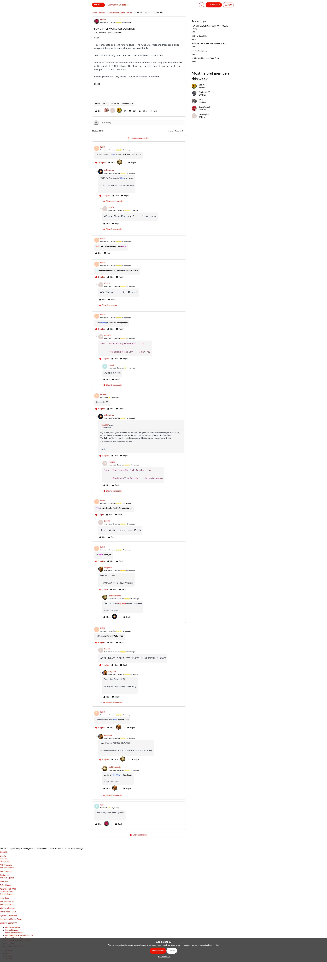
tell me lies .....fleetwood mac (122, 104)
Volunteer (4, 859)
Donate (3, 856)
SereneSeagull (204, 107)
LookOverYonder (114, 596)
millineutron (109, 170)
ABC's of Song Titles (199, 36)
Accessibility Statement (14, 933)
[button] (214, 4)
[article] (139, 156)
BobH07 (202, 85)
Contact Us (4, 875)
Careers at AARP (6, 892)
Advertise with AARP (8, 889)
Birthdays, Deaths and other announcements (209, 43)
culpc (102, 805)
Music (129, 13)
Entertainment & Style (116, 13)
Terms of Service (11, 930)
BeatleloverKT (204, 92)
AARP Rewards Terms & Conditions (19, 935)
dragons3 (108, 568)
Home (94, 13)
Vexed (201, 100)
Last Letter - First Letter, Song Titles (205, 58)
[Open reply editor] (139, 123)
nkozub (111, 365)
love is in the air (101, 104)
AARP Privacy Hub (12, 927)
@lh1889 (105, 425)
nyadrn (103, 20)
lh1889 (103, 394)
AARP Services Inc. (7, 902)
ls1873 (111, 207)
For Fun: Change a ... (199, 51)
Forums (102, 13)
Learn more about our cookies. (207, 945)
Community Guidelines (118, 5)
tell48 (102, 147)
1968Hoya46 (204, 115)
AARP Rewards (6, 865)
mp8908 (107, 335)
